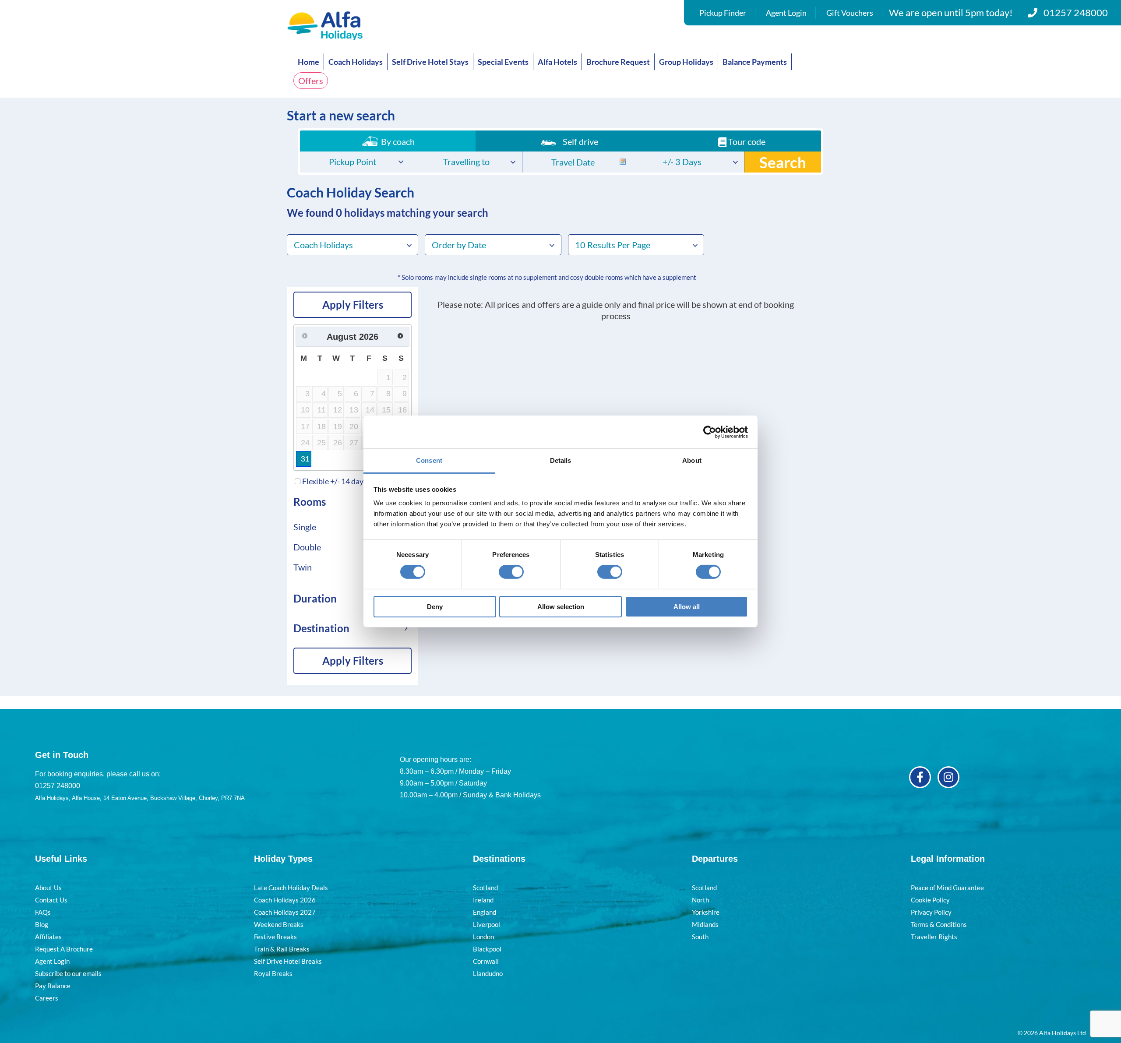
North (700, 900)
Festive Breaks (275, 937)
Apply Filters (352, 304)
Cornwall (486, 961)
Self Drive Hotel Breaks (288, 961)
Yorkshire (705, 912)
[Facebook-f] (920, 777)
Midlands (705, 924)
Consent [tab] (429, 460)
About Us (48, 887)
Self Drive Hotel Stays (430, 62)
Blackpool (487, 949)
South (700, 937)
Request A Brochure (64, 949)
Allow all (686, 606)
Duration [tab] (315, 598)
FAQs (43, 912)
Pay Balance (53, 986)
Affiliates (48, 937)
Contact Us (51, 900)
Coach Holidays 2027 (285, 912)
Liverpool (486, 924)
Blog (41, 924)
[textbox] (355, 163)
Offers (310, 80)
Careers (46, 998)
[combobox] (355, 162)
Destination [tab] (321, 628)
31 (305, 459)
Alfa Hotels (557, 62)
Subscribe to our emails (68, 973)
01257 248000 (1075, 12)
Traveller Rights (934, 937)
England (484, 912)
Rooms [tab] (309, 501)
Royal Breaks (273, 973)
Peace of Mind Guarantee (947, 887)
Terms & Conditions (939, 924)
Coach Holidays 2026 (285, 900)
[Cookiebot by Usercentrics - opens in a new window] (709, 431)
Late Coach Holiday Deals (291, 887)
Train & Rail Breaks (282, 949)
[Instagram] (948, 777)
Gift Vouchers (849, 13)
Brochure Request (618, 62)
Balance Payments (755, 62)
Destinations (499, 858)
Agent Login (786, 13)
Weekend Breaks (278, 924)
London (483, 937)
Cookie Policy (930, 900)
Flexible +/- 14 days (334, 481)
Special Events (503, 62)
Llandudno (488, 973)
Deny (435, 606)
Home (308, 62)
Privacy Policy (931, 912)
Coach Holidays (355, 62)
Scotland (485, 887)
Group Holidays (686, 62)
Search (782, 162)
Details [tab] (560, 460)
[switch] (511, 572)
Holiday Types (283, 858)
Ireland (483, 900)
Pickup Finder (722, 13)
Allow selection (560, 606)
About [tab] (692, 460)
